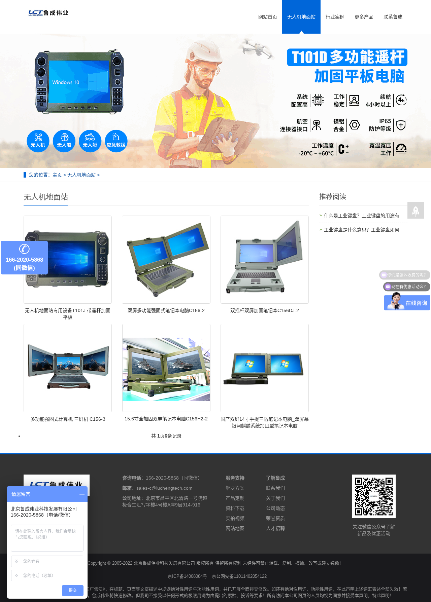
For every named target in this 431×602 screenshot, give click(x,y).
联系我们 (275, 488)
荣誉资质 (275, 518)
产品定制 (235, 498)
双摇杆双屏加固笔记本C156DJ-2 (264, 310)
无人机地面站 (301, 17)
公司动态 (275, 508)
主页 (57, 175)
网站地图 (235, 528)
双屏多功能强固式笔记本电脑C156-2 (166, 310)
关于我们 (275, 498)
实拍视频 (235, 518)
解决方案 (235, 488)
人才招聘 (275, 528)
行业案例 (335, 17)
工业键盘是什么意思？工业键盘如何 (361, 229)
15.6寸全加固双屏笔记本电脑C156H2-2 (166, 418)
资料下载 (235, 508)
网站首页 (267, 17)
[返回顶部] (415, 210)
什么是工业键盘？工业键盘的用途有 (361, 215)
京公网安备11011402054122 (239, 576)
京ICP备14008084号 (187, 576)
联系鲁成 (393, 17)
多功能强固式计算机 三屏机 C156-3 (67, 419)
